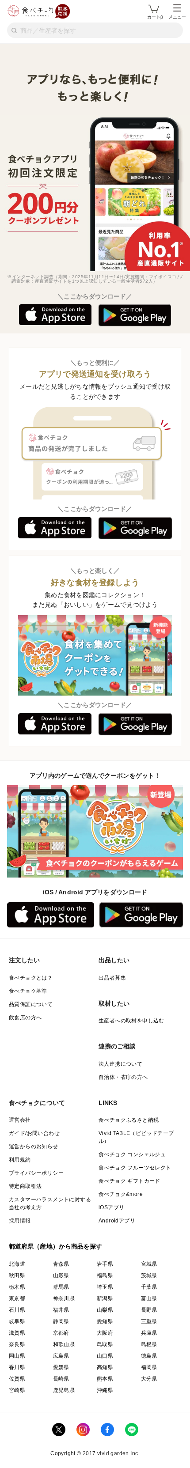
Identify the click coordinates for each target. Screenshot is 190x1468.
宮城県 (149, 1264)
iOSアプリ (111, 1207)
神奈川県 (64, 1298)
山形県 (61, 1275)
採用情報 (20, 1221)
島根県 (149, 1344)
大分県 (149, 1379)
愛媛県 (61, 1367)
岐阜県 (17, 1321)
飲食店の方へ (25, 1017)
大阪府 (105, 1333)
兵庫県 (149, 1333)
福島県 (105, 1275)
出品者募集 (112, 978)
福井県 (61, 1310)
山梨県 (105, 1310)
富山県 (149, 1298)
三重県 (149, 1321)
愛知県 (105, 1321)
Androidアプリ (117, 1221)
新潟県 (105, 1298)
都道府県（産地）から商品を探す (56, 1246)
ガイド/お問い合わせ (34, 1133)
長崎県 (61, 1379)
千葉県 (149, 1287)
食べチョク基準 (28, 991)
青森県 (61, 1264)
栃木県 (17, 1287)
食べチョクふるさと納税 (129, 1120)
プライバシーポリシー (36, 1173)
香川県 (17, 1367)
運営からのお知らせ (33, 1146)
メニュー (177, 17)
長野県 (149, 1310)
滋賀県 (17, 1333)
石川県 (17, 1310)
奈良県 (17, 1344)
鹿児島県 (64, 1390)
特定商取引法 (25, 1186)
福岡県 (149, 1367)
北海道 (17, 1264)
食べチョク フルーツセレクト (135, 1168)
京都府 (61, 1333)
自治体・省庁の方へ (123, 1077)
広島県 (61, 1356)
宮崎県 (17, 1390)
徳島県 (149, 1356)
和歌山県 (64, 1344)
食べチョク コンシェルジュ (132, 1154)
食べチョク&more (121, 1194)
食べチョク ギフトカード (129, 1181)
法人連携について (120, 1064)
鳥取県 (105, 1344)
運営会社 (20, 1120)
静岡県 (61, 1321)
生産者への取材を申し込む (131, 1021)
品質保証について (31, 1004)
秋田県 (17, 1275)
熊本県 (105, 1379)
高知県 (105, 1367)
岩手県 (105, 1264)
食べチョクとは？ (31, 978)
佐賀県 (17, 1379)
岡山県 (17, 1356)
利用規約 (20, 1160)
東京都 (17, 1298)
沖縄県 (105, 1390)
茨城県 (149, 1275)
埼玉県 (105, 1287)
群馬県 (61, 1287)
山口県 (105, 1356)
